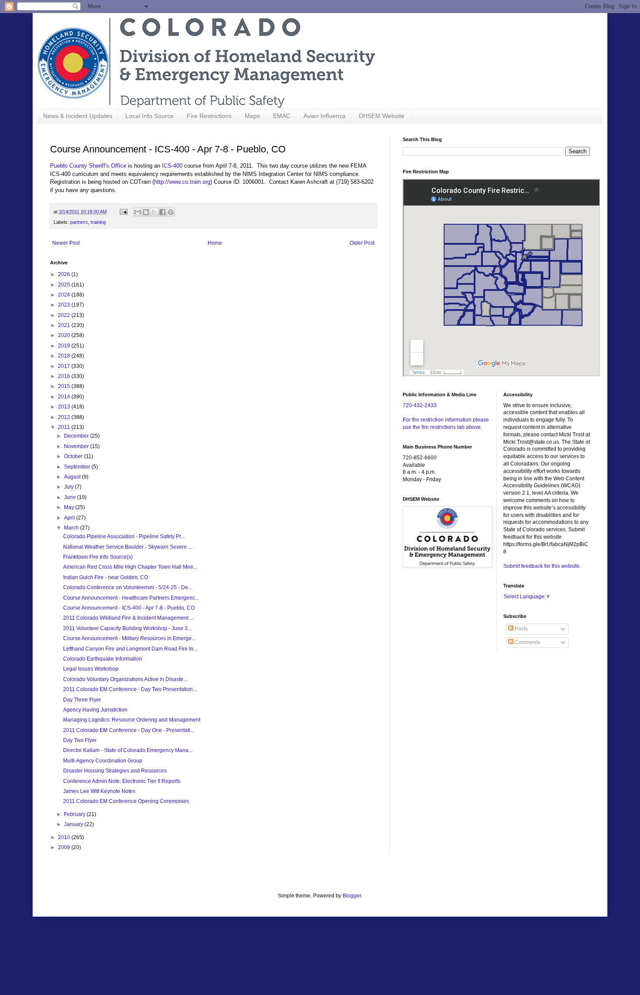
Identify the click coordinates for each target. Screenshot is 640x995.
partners (79, 222)
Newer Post (66, 243)
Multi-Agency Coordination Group (102, 761)
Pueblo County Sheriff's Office (88, 165)
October (74, 456)
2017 (64, 366)
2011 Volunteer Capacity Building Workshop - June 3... (127, 628)
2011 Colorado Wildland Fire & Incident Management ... (128, 618)
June (70, 497)
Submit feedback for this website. (542, 566)
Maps (252, 115)
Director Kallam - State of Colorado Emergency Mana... (127, 750)
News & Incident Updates (77, 115)
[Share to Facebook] (162, 212)
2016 (64, 376)
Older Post (362, 243)
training (98, 222)
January (74, 824)
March (72, 528)
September (77, 467)
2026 (64, 274)
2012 (64, 417)
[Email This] (137, 212)
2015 (64, 386)
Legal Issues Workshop (90, 669)
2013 (64, 407)
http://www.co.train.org (182, 182)
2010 (64, 837)
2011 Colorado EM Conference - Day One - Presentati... (128, 730)
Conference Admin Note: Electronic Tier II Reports (121, 781)
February (75, 814)
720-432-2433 (420, 405)
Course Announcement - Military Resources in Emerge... (129, 638)
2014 (64, 397)
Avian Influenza (324, 115)
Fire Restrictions (209, 115)
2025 (64, 285)
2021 (64, 325)
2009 (64, 847)
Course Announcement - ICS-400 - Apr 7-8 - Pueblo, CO (129, 608)
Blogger (352, 896)
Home (215, 243)
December (77, 436)
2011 (64, 427)
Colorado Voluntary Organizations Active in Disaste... (125, 679)
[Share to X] (154, 212)
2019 (64, 346)
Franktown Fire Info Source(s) (98, 557)
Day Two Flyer (80, 740)
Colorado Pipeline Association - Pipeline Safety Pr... (124, 536)
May (69, 507)
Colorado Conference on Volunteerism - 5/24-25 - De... (127, 587)
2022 (64, 315)
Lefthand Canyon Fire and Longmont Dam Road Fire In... (130, 649)
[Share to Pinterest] (170, 212)
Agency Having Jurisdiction (95, 710)
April (70, 518)
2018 (64, 356)
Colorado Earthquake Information (102, 659)
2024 (64, 295)
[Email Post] (123, 211)
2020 (64, 335)
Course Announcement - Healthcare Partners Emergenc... (131, 598)
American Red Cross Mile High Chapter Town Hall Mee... (130, 567)
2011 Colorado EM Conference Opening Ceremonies (126, 801)
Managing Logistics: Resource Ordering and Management (131, 720)
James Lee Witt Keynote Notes (99, 791)
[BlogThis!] (145, 212)
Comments (526, 642)
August (73, 477)
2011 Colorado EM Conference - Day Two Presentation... (130, 689)
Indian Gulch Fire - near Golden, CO (105, 577)
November (77, 446)
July (69, 487)
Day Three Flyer (82, 700)
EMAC (281, 115)
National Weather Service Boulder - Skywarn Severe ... (127, 547)
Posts (520, 629)
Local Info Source (149, 115)
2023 (64, 305)
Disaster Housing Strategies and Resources (115, 771)
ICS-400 (172, 165)
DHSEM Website (381, 115)
